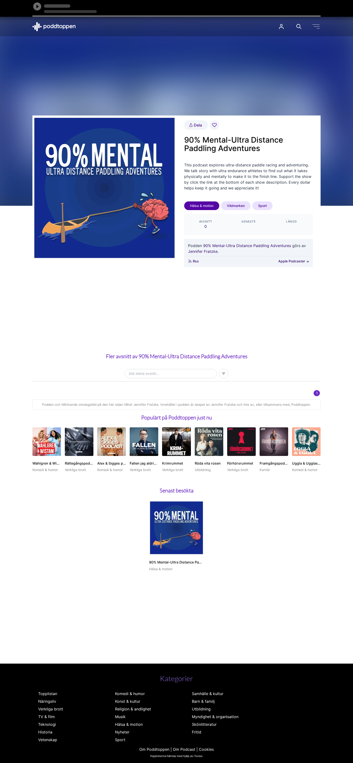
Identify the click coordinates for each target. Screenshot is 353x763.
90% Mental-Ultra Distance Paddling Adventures (247, 245)
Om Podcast (184, 749)
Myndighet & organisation (215, 716)
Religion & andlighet (133, 709)
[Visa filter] (223, 373)
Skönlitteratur (204, 724)
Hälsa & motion (201, 206)
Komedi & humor (130, 693)
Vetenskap (47, 739)
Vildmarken (236, 206)
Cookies (206, 749)
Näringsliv (47, 701)
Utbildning (201, 709)
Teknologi (47, 724)
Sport (262, 206)
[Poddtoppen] (54, 26)
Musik (120, 716)
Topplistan (47, 693)
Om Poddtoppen (154, 749)
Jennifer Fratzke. (203, 251)
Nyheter (122, 732)
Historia (45, 732)
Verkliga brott (50, 709)
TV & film (46, 716)
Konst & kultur (127, 701)
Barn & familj (203, 701)
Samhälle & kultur (207, 693)
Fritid (196, 732)
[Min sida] (281, 26)
